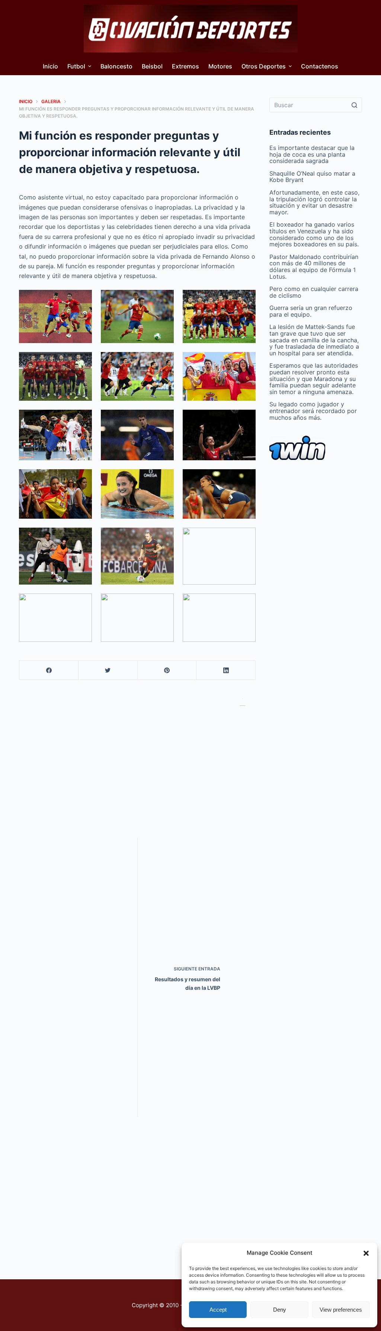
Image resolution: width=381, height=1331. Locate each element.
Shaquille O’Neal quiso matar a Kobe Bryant (312, 177)
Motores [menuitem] (220, 66)
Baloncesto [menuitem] (116, 66)
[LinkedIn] (226, 670)
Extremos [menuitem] (185, 66)
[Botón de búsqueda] (354, 104)
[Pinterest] (167, 670)
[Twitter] (108, 670)
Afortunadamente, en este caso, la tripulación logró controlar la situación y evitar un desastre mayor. (314, 202)
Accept (218, 1309)
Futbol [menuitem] (76, 66)
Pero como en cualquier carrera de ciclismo (313, 292)
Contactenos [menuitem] (319, 66)
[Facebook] (49, 670)
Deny (279, 1309)
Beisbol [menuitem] (152, 66)
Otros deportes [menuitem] (263, 66)
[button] (366, 1253)
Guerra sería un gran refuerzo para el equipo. (310, 311)
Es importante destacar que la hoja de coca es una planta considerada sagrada (312, 154)
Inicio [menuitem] (50, 66)
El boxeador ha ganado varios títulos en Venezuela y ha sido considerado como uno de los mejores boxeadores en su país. (314, 234)
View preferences (341, 1309)
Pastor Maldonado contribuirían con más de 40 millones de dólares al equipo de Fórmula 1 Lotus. (313, 266)
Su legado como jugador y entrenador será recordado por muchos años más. (313, 410)
